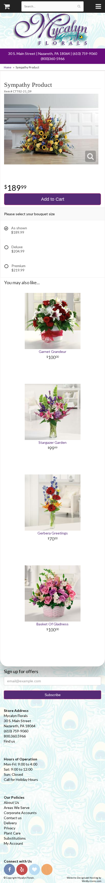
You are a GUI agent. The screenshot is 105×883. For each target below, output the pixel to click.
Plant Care (12, 833)
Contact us (13, 818)
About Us (11, 802)
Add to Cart (52, 199)
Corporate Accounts (20, 812)
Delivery (10, 823)
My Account (13, 843)
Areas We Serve (17, 807)
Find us (9, 741)
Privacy (9, 828)
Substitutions (15, 838)
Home (7, 67)
